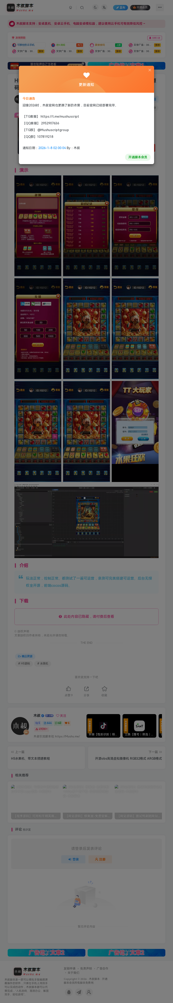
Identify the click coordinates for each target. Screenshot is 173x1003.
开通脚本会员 (137, 157)
